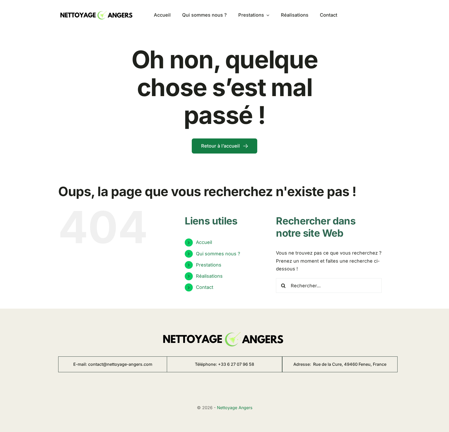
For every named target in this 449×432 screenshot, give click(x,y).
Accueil (204, 242)
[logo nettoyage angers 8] (97, 9)
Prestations (208, 265)
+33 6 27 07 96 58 (236, 364)
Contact (204, 287)
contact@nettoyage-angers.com (120, 364)
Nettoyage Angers (234, 407)
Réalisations (209, 276)
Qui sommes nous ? (218, 253)
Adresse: (339, 364)
